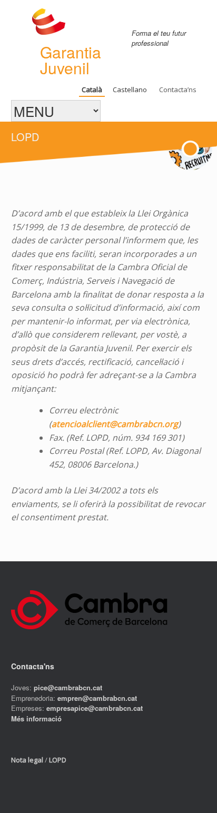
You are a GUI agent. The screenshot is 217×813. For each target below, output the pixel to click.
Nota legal (27, 760)
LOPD (57, 760)
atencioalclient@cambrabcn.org (115, 424)
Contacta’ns (177, 89)
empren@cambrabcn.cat (97, 698)
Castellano (130, 89)
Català (92, 89)
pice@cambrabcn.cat (68, 687)
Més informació (36, 718)
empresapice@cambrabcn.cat (94, 708)
